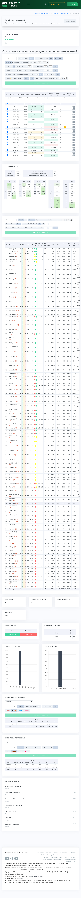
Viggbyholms (13, 582)
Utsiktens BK (12, 483)
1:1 (74, 132)
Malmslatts (12, 576)
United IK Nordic (13, 346)
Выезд (26, 58)
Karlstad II (12, 376)
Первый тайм (15, 62)
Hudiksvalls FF (13, 510)
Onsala (11, 550)
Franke (11, 487)
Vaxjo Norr (53, 109)
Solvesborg (53, 142)
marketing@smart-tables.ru (37, 876)
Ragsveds (12, 553)
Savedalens (12, 522)
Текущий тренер (50, 74)
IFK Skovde (12, 259)
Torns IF (53, 114)
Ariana (11, 558)
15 (11, 66)
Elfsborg (11, 279)
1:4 (74, 112)
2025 (36, 58)
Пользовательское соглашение (66, 855)
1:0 (74, 127)
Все (31, 58)
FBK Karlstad (12, 251)
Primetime (33, 127)
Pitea (10, 414)
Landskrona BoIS (14, 463)
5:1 (74, 117)
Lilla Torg (33, 112)
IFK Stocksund (13, 506)
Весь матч (8, 62)
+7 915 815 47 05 (22, 878)
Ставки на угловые (56, 857)
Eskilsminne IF (13, 436)
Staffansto (53, 137)
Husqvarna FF (13, 419)
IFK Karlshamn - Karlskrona (13, 805)
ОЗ (53, 245)
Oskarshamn (33, 135)
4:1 (74, 106)
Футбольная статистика (42, 13)
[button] (45, 4)
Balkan (11, 480)
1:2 (74, 140)
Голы (28, 245)
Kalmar (11, 265)
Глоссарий (50, 855)
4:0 (74, 145)
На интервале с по (36, 62)
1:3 (74, 150)
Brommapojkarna (14, 494)
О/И (39, 245)
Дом (20, 58)
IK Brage (11, 547)
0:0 (74, 152)
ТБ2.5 (69, 245)
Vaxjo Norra (12, 317)
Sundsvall (11, 491)
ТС (78, 245)
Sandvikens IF (13, 337)
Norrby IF (11, 329)
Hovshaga (12, 586)
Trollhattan (12, 374)
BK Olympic (12, 343)
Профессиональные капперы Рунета (70, 860)
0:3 (74, 119)
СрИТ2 (48, 245)
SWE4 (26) (16, 106)
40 (19, 66)
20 (14, 66)
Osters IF (11, 292)
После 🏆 (8, 78)
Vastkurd (11, 536)
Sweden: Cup (65, 13)
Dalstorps (11, 397)
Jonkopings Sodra (12, 499)
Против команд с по (42, 66)
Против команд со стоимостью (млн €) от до (50, 78)
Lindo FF (11, 393)
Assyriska (11, 529)
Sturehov (11, 563)
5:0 (74, 109)
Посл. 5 (35, 245)
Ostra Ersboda (13, 539)
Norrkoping (12, 446)
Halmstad (11, 361)
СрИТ (45, 245)
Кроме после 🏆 (18, 78)
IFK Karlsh (53, 122)
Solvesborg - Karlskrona (12, 793)
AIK (10, 301)
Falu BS (11, 262)
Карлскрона (11, 34)
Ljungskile (12, 370)
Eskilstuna (12, 254)
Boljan (10, 433)
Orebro (11, 297)
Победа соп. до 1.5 (21, 70)
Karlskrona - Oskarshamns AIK (14, 799)
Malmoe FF (12, 283)
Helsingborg (12, 310)
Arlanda (11, 383)
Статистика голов (70, 857)
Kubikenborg (12, 525)
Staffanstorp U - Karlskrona (13, 786)
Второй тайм (24, 62)
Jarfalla (11, 556)
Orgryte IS (12, 459)
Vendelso (11, 571)
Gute (10, 569)
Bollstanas (12, 386)
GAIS (10, 270)
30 (17, 66)
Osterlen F (33, 119)
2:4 (74, 124)
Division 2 (7, 788)
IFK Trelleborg (13, 532)
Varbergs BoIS (13, 273)
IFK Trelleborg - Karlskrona (13, 818)
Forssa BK (12, 467)
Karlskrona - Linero (10, 811)
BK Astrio (11, 566)
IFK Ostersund (13, 423)
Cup (6, 43)
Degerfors (12, 288)
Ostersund (12, 356)
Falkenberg (12, 450)
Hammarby (12, 306)
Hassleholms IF (13, 440)
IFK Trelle (53, 152)
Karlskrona (33, 106)
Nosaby (53, 117)
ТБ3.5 (74, 245)
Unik (10, 543)
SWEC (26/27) (16, 127)
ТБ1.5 (63, 245)
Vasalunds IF (12, 257)
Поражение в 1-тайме (22, 74)
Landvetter (12, 519)
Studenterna (12, 579)
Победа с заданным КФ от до (39, 70)
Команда (11, 245)
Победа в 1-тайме (10, 74)
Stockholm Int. (13, 405)
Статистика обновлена (40, 83)
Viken (10, 475)
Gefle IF (11, 455)
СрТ (42, 245)
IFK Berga (53, 106)
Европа (55, 13)
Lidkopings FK (13, 515)
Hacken (11, 352)
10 (8, 66)
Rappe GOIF (33, 140)
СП (58, 245)
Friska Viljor (12, 401)
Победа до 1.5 (10, 70)
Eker (10, 574)
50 (22, 66)
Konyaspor (12, 561)
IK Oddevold (12, 471)
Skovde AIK (12, 389)
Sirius (10, 320)
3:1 (74, 122)
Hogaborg (12, 428)
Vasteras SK (12, 366)
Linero (33, 124)
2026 (41, 58)
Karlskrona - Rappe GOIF (12, 824)
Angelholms (12, 431)
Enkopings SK (13, 379)
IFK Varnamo (12, 325)
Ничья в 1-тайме (34, 74)
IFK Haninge (12, 314)
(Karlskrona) (9, 37)
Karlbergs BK (12, 249)
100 (26, 66)
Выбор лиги (58, 58)
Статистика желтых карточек (52, 859)
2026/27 (46, 58)
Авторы (45, 857)
